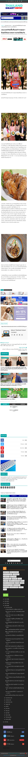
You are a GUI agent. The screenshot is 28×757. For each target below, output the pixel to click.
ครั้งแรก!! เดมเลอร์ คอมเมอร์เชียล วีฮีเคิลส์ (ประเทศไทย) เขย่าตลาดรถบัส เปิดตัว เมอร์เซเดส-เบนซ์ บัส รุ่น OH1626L (17, 518)
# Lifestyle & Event (8, 290)
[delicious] (21, 1)
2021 (5, 603)
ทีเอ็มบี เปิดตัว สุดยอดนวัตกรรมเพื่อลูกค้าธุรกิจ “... (15, 646)
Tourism (22, 582)
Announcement (23, 495)
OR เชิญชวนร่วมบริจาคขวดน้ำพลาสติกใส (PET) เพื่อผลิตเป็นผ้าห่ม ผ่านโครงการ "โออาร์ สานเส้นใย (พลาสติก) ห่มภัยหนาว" (17, 529)
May (7, 710)
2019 (5, 721)
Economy (6, 580)
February (8, 717)
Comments (14, 495)
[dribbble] (13, 1)
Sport (17, 582)
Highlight (14, 578)
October (7, 700)
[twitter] (8, 1)
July (6, 706)
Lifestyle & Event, (22, 36)
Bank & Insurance (14, 572)
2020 (5, 605)
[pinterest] (10, 1)
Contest (21, 587)
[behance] (17, 1)
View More (25, 353)
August (7, 704)
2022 (5, 601)
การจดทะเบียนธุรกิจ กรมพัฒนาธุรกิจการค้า (14, 609)
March (7, 715)
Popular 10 (5, 495)
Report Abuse (6, 748)
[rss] (15, 1)
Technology (6, 576)
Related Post (5, 353)
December (8, 607)
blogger (5, 404)
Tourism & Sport (14, 587)
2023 (5, 599)
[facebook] (6, 1)
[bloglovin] (12, 1)
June (7, 708)
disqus (13, 404)
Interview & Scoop (8, 585)
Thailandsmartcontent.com (13, 753)
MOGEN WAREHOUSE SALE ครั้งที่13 (8, 399)
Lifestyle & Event (8, 25)
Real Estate (13, 576)
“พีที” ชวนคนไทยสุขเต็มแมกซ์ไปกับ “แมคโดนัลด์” (15, 629)
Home (2, 25)
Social (19, 578)
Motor (22, 580)
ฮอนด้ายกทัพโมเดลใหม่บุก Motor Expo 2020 (14, 695)
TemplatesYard (6, 755)
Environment (17, 585)
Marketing (6, 572)
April (7, 712)
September (8, 702)
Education (6, 587)
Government (16, 574)
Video (5, 589)
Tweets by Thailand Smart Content (8, 492)
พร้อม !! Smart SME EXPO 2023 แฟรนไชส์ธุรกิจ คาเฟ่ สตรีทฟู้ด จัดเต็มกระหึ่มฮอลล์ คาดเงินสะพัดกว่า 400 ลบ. (13, 384)
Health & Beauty (7, 578)
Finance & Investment (14, 580)
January (7, 719)
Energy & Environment (9, 582)
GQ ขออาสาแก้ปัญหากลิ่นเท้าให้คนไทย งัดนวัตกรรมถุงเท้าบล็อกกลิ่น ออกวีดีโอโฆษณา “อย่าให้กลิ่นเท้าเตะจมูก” (16, 512)
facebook (23, 404)
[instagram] (19, 1)
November (8, 697)
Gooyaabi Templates (20, 755)
